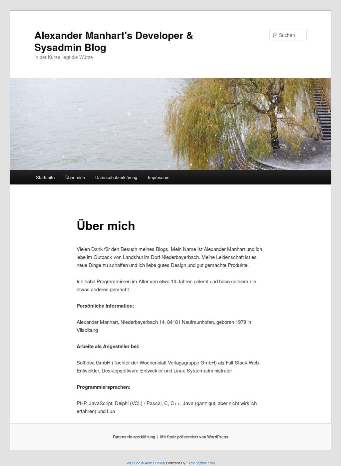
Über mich (75, 177)
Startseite (45, 177)
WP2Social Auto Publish (146, 462)
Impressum (159, 177)
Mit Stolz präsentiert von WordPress (194, 437)
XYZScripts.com (201, 462)
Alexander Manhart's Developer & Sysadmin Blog (113, 41)
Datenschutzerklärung (116, 177)
